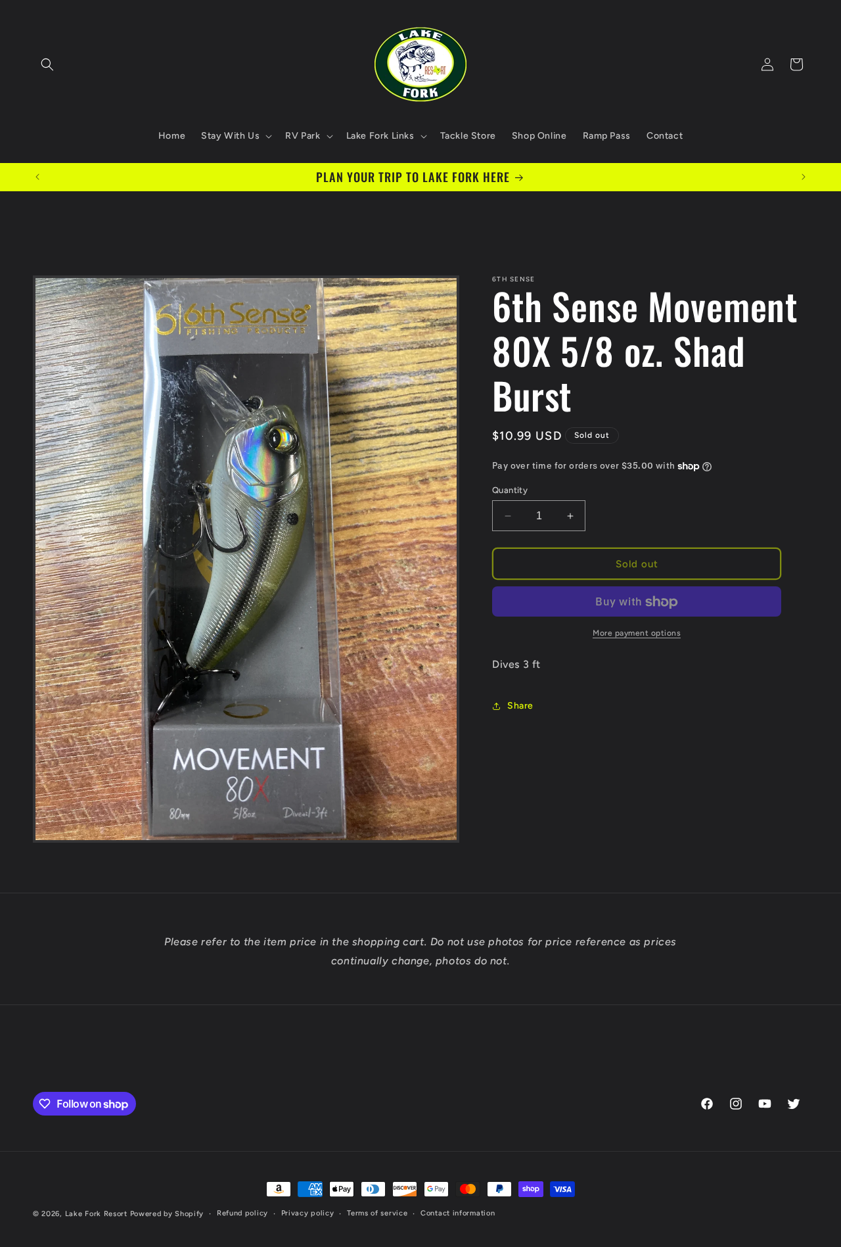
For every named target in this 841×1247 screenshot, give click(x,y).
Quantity (510, 490)
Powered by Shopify (167, 1214)
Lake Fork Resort (96, 1214)
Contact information (457, 1213)
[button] (47, 64)
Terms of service (377, 1213)
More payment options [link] (637, 633)
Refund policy (242, 1213)
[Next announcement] (803, 176)
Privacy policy (307, 1213)
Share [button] (520, 705)
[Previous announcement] (37, 176)
